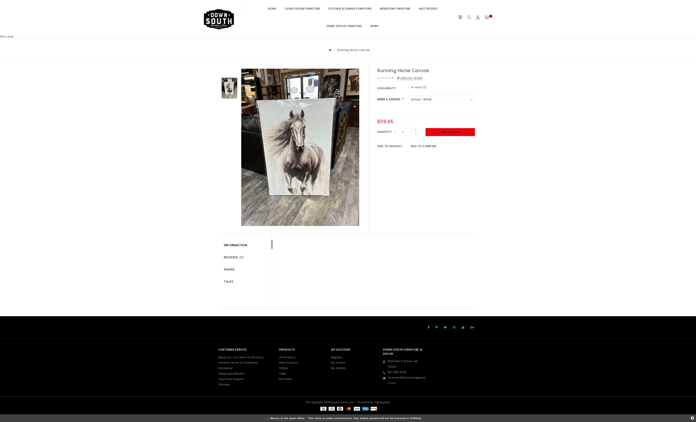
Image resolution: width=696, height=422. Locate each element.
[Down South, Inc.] (219, 17)
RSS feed (285, 379)
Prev (229, 71)
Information (235, 245)
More (374, 26)
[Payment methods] (323, 408)
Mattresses (428, 9)
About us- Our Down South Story (241, 357)
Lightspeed (382, 402)
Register (336, 357)
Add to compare (424, 146)
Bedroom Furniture (395, 9)
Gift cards (7, 36)
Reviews (234, 257)
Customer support (231, 379)
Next (229, 105)
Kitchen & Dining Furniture (350, 9)
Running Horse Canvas (353, 50)
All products (287, 357)
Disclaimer (225, 368)
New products (288, 363)
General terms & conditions (238, 363)
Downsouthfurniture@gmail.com (406, 380)
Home (272, 9)
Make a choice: (390, 99)
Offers (283, 368)
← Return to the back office (285, 418)
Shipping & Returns (231, 373)
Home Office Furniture (344, 26)
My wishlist (338, 368)
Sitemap (224, 384)
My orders (338, 363)
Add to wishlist (390, 146)
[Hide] (692, 418)
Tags (228, 281)
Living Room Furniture (302, 9)
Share (229, 269)
